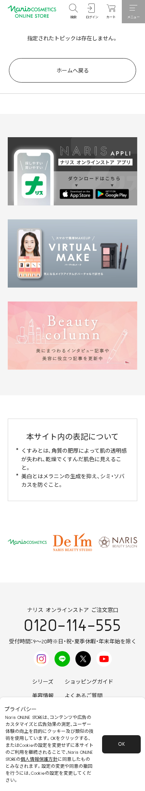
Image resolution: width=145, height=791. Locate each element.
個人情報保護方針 (39, 759)
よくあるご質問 (83, 696)
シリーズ (42, 682)
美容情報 (43, 696)
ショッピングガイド (89, 682)
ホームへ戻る (72, 71)
